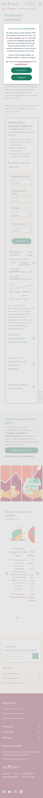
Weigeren (22, 77)
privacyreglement (24, 61)
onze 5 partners (15, 38)
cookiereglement (20, 64)
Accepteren (21, 70)
